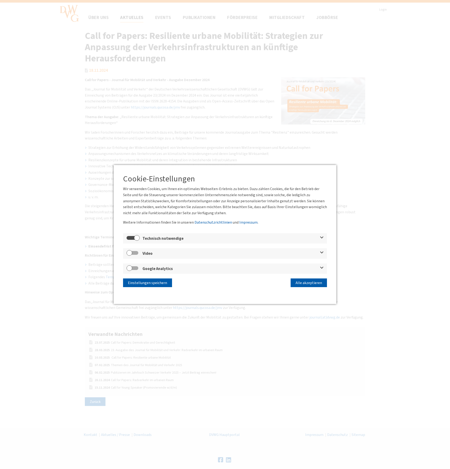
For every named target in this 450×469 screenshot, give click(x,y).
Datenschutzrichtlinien (213, 222)
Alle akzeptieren (309, 282)
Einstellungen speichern (147, 282)
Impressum (248, 222)
